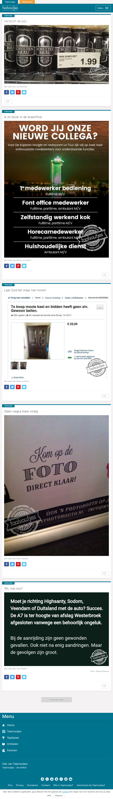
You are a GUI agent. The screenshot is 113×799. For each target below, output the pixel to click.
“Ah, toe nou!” (13, 588)
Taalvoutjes (10, 2)
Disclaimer (32, 785)
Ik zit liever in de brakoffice (23, 117)
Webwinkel (27, 2)
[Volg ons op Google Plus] (56, 779)
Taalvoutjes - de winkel (14, 767)
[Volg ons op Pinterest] (61, 779)
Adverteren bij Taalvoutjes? (91, 785)
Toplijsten (13, 737)
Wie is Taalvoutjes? (63, 785)
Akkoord (58, 795)
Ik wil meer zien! (57, 700)
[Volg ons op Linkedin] (66, 779)
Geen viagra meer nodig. (21, 411)
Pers (10, 785)
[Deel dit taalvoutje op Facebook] (6, 92)
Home (10, 725)
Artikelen (12, 744)
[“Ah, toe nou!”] (56, 629)
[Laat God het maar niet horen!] (56, 336)
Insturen (12, 750)
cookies (65, 792)
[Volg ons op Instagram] (47, 779)
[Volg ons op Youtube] (70, 779)
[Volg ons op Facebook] (42, 779)
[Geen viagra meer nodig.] (56, 485)
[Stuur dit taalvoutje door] (24, 92)
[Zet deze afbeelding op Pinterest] (18, 92)
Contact (45, 785)
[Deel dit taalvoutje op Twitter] (12, 92)
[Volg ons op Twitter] (51, 779)
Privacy (20, 785)
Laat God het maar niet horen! (25, 290)
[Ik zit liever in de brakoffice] (56, 189)
